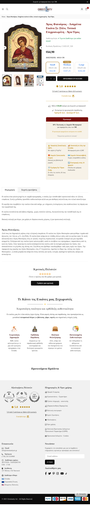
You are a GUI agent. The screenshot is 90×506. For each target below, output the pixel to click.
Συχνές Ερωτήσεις (53, 415)
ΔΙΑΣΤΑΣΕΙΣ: (55, 58)
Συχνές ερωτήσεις (29, 190)
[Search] (7, 9)
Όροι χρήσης (51, 424)
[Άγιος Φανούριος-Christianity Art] (7, 80)
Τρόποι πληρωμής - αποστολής (57, 401)
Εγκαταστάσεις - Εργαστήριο (57, 397)
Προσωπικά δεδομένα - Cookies (58, 436)
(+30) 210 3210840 (8, 456)
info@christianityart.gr (9, 450)
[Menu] (3, 9)
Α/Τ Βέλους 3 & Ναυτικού (11, 471)
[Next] (41, 48)
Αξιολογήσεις (51, 420)
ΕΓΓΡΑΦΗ (50, 462)
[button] (86, 9)
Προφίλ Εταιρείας (53, 392)
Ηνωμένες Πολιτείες (11, 485)
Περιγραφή (10, 190)
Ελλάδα (7, 479)
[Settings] (82, 9)
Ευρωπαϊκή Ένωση (11, 482)
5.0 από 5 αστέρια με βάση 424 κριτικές (67, 91)
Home (3, 17)
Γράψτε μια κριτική (45, 283)
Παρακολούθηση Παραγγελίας (58, 406)
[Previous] (4, 48)
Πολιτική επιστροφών (54, 410)
